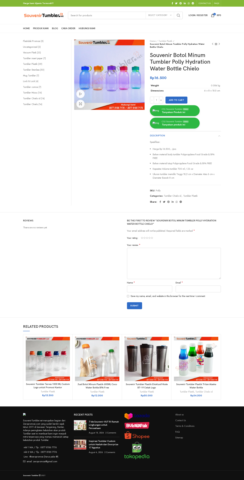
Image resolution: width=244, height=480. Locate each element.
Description (157, 135)
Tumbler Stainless (31, 69)
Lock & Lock (29, 81)
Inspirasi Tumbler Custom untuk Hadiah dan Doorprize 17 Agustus (103, 444)
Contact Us (180, 420)
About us (179, 414)
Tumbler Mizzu (30, 92)
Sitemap (179, 437)
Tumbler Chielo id (172, 196)
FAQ (177, 431)
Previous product (212, 44)
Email (179, 282)
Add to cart (176, 100)
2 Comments (110, 432)
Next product (219, 44)
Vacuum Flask (30, 52)
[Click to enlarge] (80, 104)
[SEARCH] (178, 15)
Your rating (132, 238)
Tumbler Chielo (31, 104)
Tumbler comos (31, 87)
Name (131, 282)
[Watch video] (80, 94)
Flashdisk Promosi (32, 41)
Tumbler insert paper (33, 58)
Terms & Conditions (184, 426)
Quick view (67, 342)
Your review (133, 245)
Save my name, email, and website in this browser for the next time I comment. (168, 296)
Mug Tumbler (30, 75)
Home (153, 41)
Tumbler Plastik (165, 41)
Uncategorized (30, 47)
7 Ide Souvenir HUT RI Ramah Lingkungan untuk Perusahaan (104, 425)
